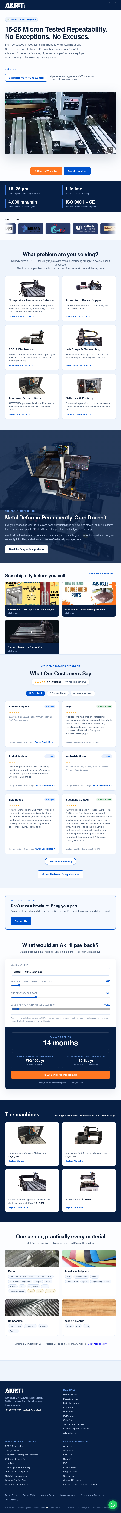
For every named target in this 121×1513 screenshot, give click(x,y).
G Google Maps (57, 693)
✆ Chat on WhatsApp (46, 171)
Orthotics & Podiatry (15, 1458)
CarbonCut (68, 1407)
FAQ (65, 1463)
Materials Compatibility (16, 1475)
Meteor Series (70, 1394)
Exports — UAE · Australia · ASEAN (80, 1484)
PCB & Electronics (14, 1446)
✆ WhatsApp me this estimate (60, 1074)
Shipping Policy (11, 1499)
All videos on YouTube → (102, 573)
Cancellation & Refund (90, 1495)
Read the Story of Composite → (26, 549)
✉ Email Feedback (83, 693)
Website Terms (47, 1495)
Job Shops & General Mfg (18, 1467)
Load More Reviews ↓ (60, 861)
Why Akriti (68, 1450)
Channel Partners (72, 1480)
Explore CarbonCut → (19, 1207)
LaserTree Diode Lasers (17, 1484)
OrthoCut (67, 1420)
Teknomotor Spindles (73, 1424)
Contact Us (21, 921)
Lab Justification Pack (16, 1480)
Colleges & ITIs (12, 1450)
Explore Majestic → (75, 1160)
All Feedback (36, 693)
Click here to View (97, 1343)
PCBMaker (68, 1415)
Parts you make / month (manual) (31, 981)
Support (67, 1458)
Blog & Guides (70, 1471)
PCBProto (68, 1411)
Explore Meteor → (17, 1160)
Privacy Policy (11, 1495)
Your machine (19, 965)
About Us (67, 1446)
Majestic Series (70, 1398)
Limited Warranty (67, 1495)
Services (67, 1454)
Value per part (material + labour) (33, 1004)
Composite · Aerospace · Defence (21, 1454)
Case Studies (70, 1467)
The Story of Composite (16, 1471)
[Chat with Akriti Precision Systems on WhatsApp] (112, 1504)
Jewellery (9, 1463)
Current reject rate (24, 993)
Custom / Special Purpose (76, 1428)
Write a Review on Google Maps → (60, 874)
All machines (69, 1432)
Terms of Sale (29, 1495)
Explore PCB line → (75, 1207)
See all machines (77, 171)
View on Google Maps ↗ (45, 742)
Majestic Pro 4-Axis (72, 1403)
